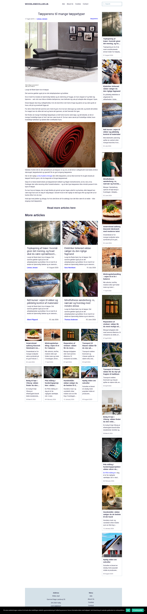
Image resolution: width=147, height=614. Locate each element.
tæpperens (94, 19)
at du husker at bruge (44, 176)
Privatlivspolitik (137, 610)
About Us (70, 4)
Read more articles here (61, 207)
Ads (63, 4)
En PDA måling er (109, 473)
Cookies (78, 4)
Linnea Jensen (42, 19)
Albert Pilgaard (32, 320)
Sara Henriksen (70, 268)
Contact (85, 4)
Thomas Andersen (71, 320)
